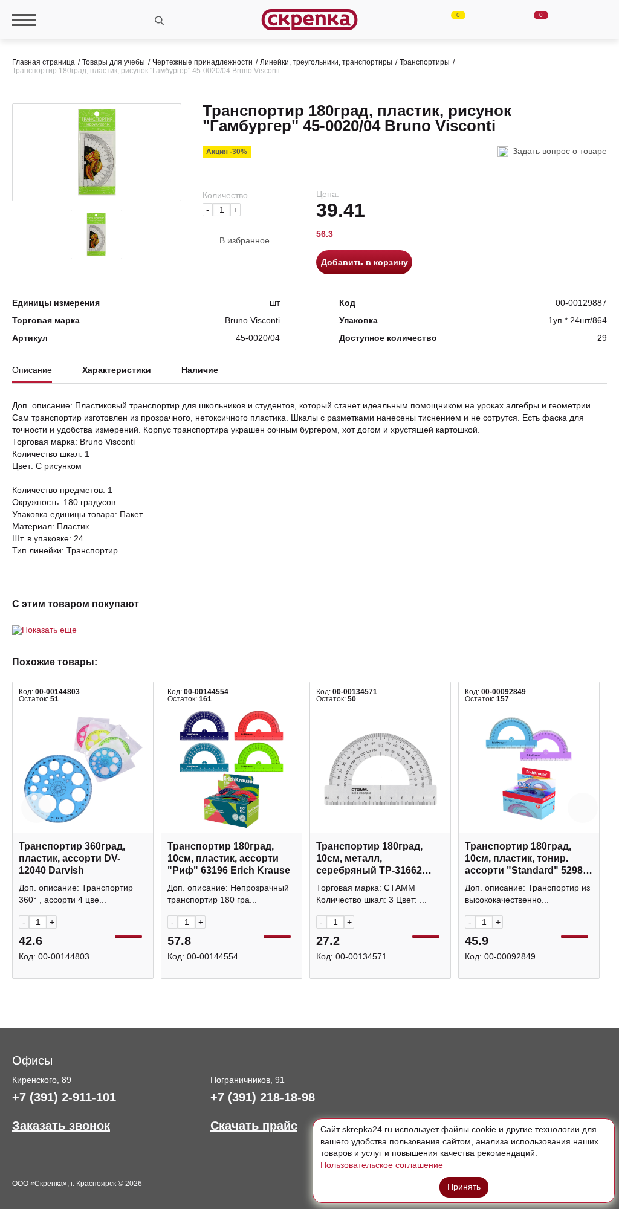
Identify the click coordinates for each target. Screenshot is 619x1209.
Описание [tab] (32, 370)
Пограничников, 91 (247, 1080)
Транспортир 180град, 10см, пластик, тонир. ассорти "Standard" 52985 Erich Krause (526, 859)
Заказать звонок (61, 1125)
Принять (464, 1186)
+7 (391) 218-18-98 (262, 1097)
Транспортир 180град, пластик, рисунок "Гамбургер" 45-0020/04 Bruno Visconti (146, 70)
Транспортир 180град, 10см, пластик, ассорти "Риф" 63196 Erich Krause (228, 858)
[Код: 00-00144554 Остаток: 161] (231, 769)
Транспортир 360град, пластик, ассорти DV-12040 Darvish (72, 858)
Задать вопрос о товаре (560, 151)
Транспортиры (425, 62)
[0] (448, 20)
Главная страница (43, 62)
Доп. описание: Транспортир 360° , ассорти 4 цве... (76, 893)
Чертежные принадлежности (202, 62)
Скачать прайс (253, 1125)
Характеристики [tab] (116, 370)
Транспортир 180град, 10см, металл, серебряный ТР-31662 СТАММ (369, 859)
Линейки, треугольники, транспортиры (326, 62)
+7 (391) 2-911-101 (64, 1097)
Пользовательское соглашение (381, 1165)
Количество (225, 195)
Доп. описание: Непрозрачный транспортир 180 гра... (228, 893)
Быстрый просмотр (83, 827)
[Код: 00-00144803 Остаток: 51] (83, 769)
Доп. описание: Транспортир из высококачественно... (527, 893)
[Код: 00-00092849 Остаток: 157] (529, 769)
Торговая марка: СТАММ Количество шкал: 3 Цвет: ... (371, 893)
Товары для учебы (113, 62)
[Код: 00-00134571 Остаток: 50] (380, 769)
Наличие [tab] (199, 370)
